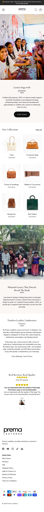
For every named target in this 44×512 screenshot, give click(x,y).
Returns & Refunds (9, 474)
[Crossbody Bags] (32, 143)
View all (39, 130)
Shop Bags (22, 114)
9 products (32, 187)
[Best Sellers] (32, 202)
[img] (22, 377)
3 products (11, 216)
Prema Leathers (13, 503)
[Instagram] (13, 449)
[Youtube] (8, 449)
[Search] (35, 10)
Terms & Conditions (9, 481)
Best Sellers (32, 214)
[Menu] (3, 9)
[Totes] (11, 143)
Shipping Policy (7, 468)
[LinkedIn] (22, 449)
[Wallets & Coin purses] (32, 173)
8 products (11, 187)
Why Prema (6, 458)
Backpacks (11, 214)
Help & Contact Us (9, 471)
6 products (32, 157)
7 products (11, 157)
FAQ (3, 465)
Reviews (5, 462)
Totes (11, 155)
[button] (20, 408)
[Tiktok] (17, 449)
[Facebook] (3, 449)
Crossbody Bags (32, 155)
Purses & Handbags (11, 185)
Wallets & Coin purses (32, 185)
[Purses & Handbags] (11, 173)
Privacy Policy (7, 478)
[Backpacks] (11, 202)
